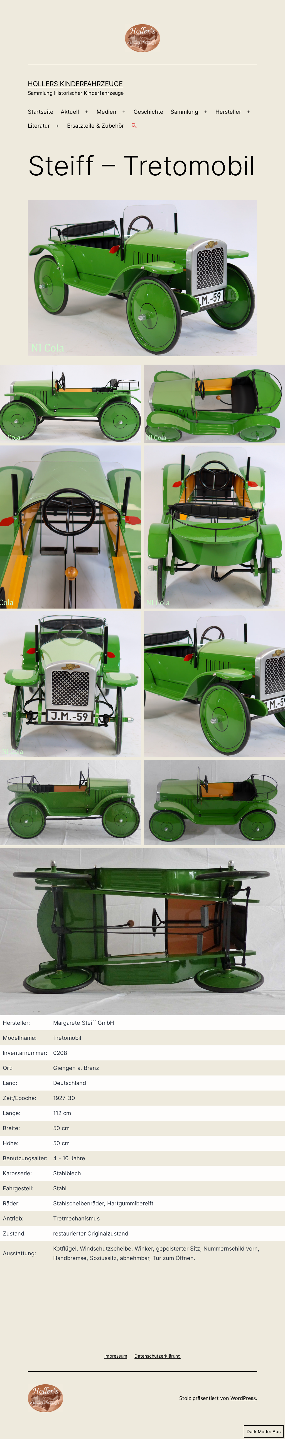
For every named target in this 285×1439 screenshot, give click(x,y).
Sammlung (184, 111)
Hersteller (228, 111)
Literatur (39, 125)
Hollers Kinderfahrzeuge (75, 84)
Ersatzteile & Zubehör (95, 125)
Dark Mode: (259, 1431)
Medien (106, 111)
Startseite (40, 111)
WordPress (243, 1398)
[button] (133, 126)
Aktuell (70, 111)
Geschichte (148, 111)
